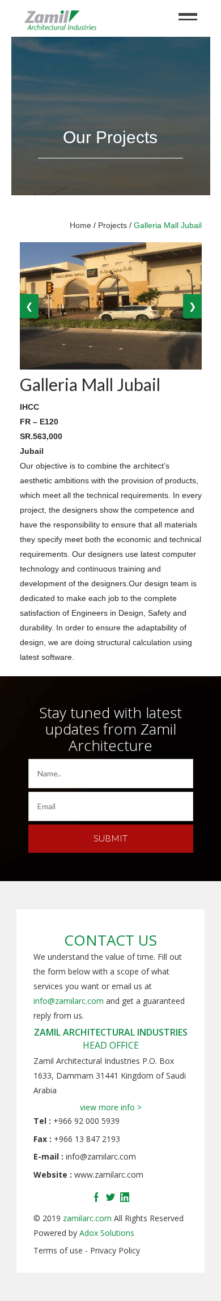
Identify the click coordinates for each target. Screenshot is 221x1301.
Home (80, 225)
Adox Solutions (106, 1232)
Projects (112, 225)
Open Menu (188, 13)
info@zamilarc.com (68, 1000)
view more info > (111, 1107)
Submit (111, 837)
